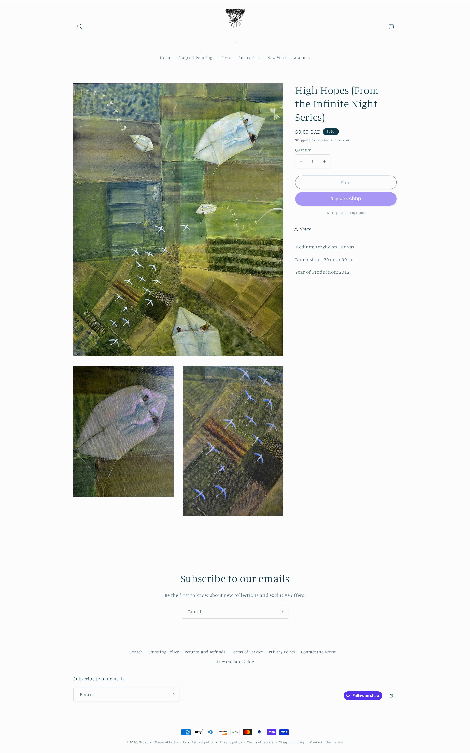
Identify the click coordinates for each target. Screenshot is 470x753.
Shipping (303, 140)
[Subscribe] (281, 612)
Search (136, 651)
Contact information (326, 742)
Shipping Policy (164, 651)
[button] (79, 26)
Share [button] (305, 228)
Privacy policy (231, 742)
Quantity (303, 150)
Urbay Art (146, 742)
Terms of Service (247, 651)
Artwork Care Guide (235, 661)
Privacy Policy (282, 651)
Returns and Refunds (205, 651)
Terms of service (260, 742)
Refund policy (203, 742)
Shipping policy (292, 742)
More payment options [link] (346, 213)
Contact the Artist (318, 651)
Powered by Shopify (170, 742)
